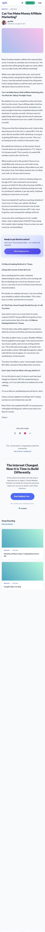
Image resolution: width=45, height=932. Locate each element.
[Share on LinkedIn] (20, 433)
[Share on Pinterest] (25, 433)
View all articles (8, 524)
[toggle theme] (22, 3)
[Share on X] (15, 433)
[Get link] (30, 433)
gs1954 (10, 21)
